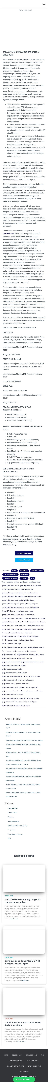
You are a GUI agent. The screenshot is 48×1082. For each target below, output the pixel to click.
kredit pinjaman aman (10, 640)
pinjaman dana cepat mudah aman (14, 673)
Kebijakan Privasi (15, 1060)
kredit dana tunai (8, 629)
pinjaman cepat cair (9, 654)
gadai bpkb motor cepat (25, 611)
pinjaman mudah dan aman (12, 702)
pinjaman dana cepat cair (11, 662)
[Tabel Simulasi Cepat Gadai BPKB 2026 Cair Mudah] (24, 1001)
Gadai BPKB (23, 570)
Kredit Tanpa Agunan (10, 574)
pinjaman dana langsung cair (12, 676)
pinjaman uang (7, 705)
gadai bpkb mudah (8, 615)
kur (3, 651)
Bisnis (14, 570)
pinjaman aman (18, 651)
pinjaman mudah (33, 698)
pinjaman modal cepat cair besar (13, 691)
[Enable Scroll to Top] (43, 1077)
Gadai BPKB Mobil (32, 1060)
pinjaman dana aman (36, 654)
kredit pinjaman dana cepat (11, 644)
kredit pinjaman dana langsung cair (14, 647)
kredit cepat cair (8, 625)
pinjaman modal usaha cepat (12, 694)
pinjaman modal (8, 684)
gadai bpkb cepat (27, 589)
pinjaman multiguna (30, 702)
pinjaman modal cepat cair (28, 687)
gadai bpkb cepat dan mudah (12, 596)
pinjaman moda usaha (25, 680)
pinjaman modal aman (22, 684)
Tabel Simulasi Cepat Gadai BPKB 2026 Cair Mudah (24, 740)
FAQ (42, 1055)
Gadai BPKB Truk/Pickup (15, 1066)
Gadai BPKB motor (9, 611)
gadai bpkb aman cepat (10, 586)
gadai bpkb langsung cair (29, 604)
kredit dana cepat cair (35, 625)
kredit (24, 622)
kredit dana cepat (21, 625)
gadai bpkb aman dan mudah (30, 586)
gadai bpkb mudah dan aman (12, 618)
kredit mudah (21, 636)
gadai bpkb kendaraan (27, 600)
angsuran (9, 582)
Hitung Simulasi (31, 1055)
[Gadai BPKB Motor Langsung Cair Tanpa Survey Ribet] (24, 878)
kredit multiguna (33, 636)
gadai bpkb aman (35, 582)
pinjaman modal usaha (34, 691)
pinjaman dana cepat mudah (12, 669)
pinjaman (9, 651)
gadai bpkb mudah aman (25, 615)
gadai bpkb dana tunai (10, 600)
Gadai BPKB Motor (34, 1066)
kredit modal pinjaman (24, 633)
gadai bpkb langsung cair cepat (13, 607)
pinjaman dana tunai (9, 680)
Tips (32, 578)
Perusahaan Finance (10, 578)
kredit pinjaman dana (26, 640)
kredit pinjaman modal (36, 647)
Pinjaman (24, 578)
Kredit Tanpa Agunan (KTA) (17, 825)
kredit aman (31, 622)
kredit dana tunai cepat (23, 629)
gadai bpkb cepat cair (9, 593)
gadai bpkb (24, 582)
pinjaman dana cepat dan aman (32, 662)
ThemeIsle (32, 1077)
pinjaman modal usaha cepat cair (14, 698)
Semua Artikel (12, 808)
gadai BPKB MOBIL (32, 607)
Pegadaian (24, 574)
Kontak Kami (24, 1071)
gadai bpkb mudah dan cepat (34, 618)
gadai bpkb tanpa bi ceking (11, 622)
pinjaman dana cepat (24, 658)
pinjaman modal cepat (10, 687)
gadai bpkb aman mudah (11, 589)
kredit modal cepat (8, 633)
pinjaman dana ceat (9, 658)
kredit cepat (41, 622)
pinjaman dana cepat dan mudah (14, 665)
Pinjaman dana (22, 654)
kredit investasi (37, 629)
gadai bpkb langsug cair (10, 604)
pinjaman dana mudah (32, 676)
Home (6, 1055)
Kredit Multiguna (37, 570)
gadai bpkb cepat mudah (33, 596)
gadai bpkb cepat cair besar (28, 593)
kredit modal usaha (9, 636)
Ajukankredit (8, 234)
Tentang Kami (17, 1055)
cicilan (16, 582)
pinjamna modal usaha (22, 705)
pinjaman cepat (30, 651)
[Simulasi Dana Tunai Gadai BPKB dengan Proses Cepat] (24, 940)
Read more (14, 919)
